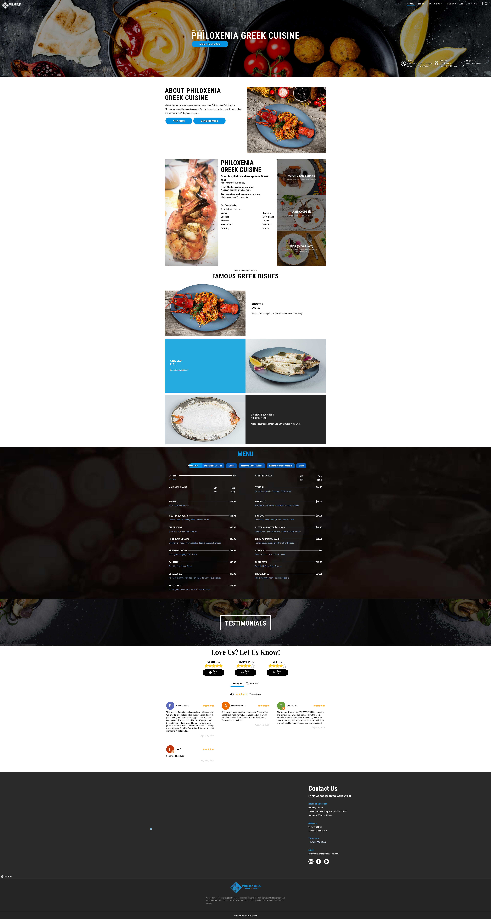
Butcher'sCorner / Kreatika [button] (280, 466)
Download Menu (209, 120)
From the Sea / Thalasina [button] (251, 466)
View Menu (179, 120)
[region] (151, 825)
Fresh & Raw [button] (192, 466)
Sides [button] (301, 466)
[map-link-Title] (6, 876)
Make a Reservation (210, 44)
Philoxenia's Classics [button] (213, 466)
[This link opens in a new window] (486, 4)
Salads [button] (231, 466)
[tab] (192, 465)
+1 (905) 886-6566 (317, 842)
